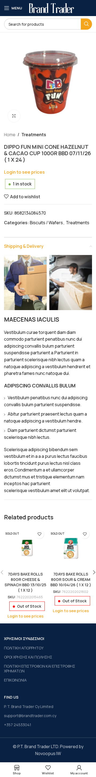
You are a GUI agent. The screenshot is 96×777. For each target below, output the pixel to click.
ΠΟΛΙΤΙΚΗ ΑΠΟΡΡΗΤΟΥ (23, 647)
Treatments (33, 135)
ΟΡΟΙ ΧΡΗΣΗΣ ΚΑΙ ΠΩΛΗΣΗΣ (28, 657)
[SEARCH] (86, 24)
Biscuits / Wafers (46, 223)
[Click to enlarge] (14, 116)
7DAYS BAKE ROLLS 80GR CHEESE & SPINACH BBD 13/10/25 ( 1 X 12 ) (25, 582)
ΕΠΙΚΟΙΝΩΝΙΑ (15, 680)
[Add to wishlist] (39, 534)
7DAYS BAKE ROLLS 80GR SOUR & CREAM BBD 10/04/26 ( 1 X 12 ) (70, 579)
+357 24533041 (17, 724)
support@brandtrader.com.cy (30, 715)
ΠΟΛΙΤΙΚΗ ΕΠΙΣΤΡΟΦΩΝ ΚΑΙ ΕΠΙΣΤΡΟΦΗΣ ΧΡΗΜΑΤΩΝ (39, 668)
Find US (11, 697)
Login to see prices (24, 172)
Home (9, 135)
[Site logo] (51, 7)
